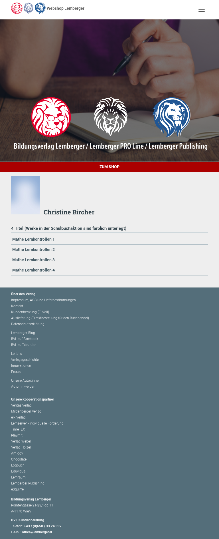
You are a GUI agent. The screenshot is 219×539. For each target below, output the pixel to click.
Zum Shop (109, 166)
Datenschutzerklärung (27, 324)
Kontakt (17, 306)
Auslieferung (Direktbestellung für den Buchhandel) (50, 318)
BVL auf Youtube (23, 345)
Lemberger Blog (23, 333)
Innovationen (21, 366)
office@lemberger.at (37, 532)
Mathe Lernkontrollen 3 (33, 260)
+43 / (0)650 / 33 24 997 (43, 526)
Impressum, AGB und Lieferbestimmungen (43, 300)
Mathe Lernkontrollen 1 (33, 239)
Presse (16, 372)
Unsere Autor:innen (25, 381)
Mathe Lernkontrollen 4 (33, 270)
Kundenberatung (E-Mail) (30, 312)
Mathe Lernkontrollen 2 (33, 249)
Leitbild (16, 354)
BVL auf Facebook (24, 339)
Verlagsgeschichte (25, 360)
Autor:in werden (23, 387)
